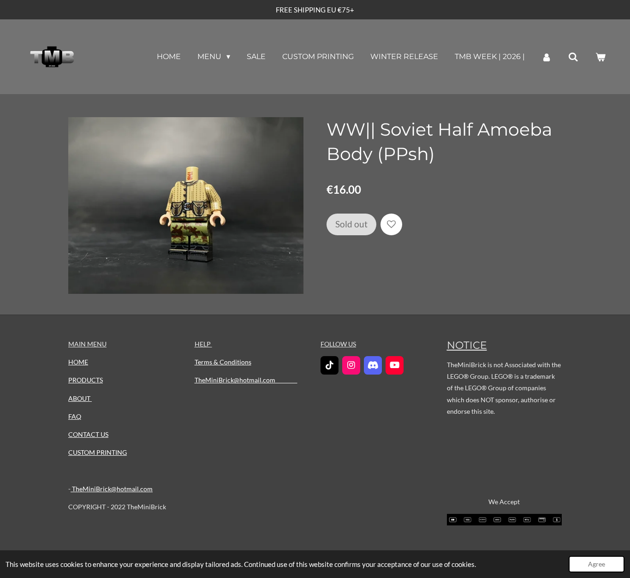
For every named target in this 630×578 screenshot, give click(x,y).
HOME (78, 362)
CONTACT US (88, 434)
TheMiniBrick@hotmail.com (112, 489)
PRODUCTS (85, 380)
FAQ (74, 416)
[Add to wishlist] (391, 224)
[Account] (546, 57)
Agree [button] (596, 564)
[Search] (573, 57)
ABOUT (80, 398)
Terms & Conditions (223, 362)
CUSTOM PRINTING (97, 452)
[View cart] (600, 57)
